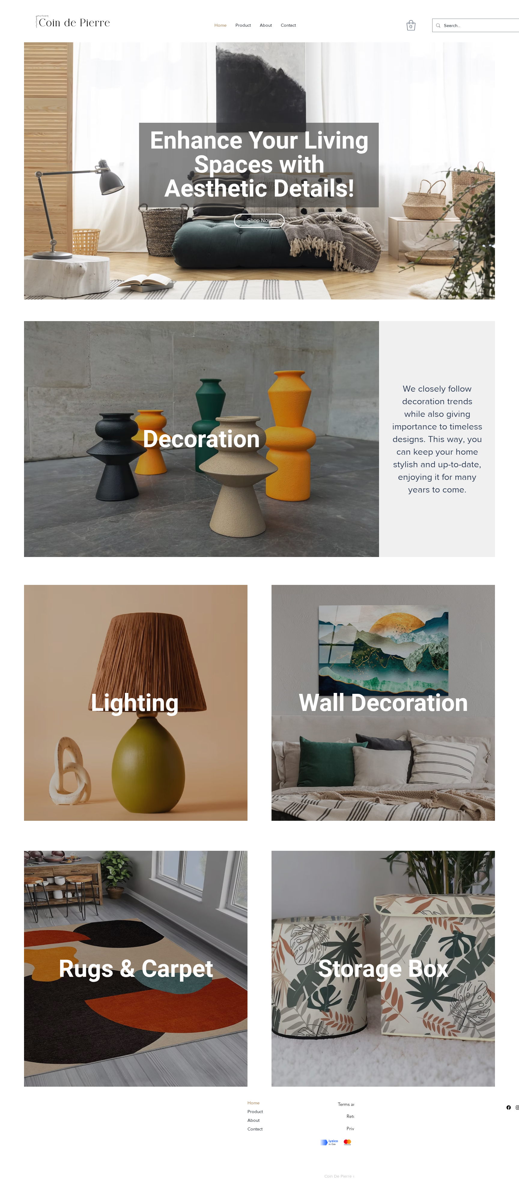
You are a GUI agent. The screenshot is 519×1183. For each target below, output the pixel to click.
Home (253, 1102)
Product (255, 1111)
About (253, 1120)
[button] (411, 25)
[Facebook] (508, 1107)
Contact (255, 1128)
